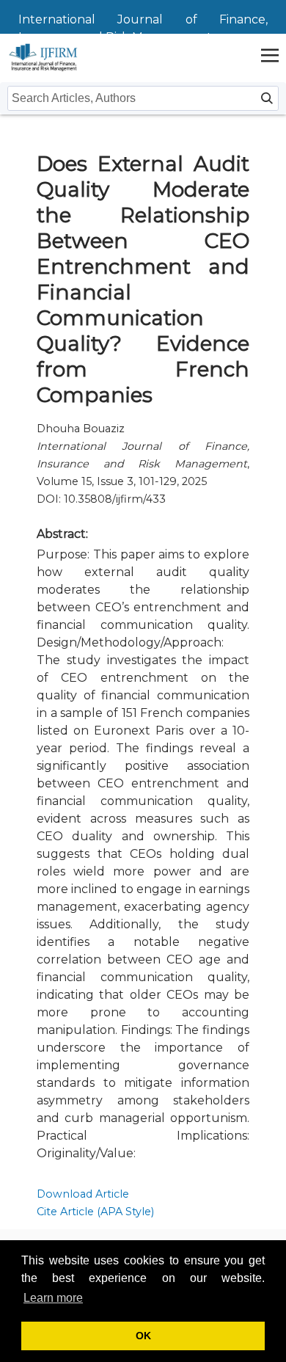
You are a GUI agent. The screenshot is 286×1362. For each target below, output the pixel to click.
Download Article (83, 1194)
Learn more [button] (53, 1298)
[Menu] (270, 56)
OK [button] (143, 1335)
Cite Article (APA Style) (95, 1211)
